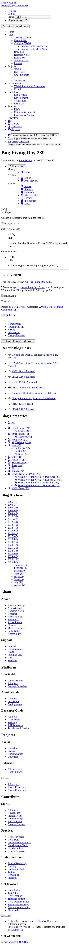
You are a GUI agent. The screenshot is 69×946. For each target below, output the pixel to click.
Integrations (19, 439)
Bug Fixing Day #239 (40, 282)
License (18, 63)
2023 (13, 553)
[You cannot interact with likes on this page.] (4, 315)
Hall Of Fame (15, 821)
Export (27, 177)
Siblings (28, 189)
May (19, 576)
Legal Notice (14, 631)
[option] (38, 240)
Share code (13, 910)
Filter (4, 223)
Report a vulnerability (19, 907)
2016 (13, 533)
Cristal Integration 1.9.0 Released (28, 387)
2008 (13, 510)
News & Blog (21, 40)
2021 (13, 547)
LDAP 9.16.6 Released (23, 376)
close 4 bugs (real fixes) (33, 287)
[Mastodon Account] (9, 942)
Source (27, 186)
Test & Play (14, 893)
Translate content (16, 898)
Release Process (16, 836)
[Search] (18, 17)
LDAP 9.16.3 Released (23, 409)
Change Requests (16, 335)
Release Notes (15, 616)
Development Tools (18, 845)
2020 (13, 545)
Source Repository (17, 863)
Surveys (17, 465)
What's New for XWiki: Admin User (39, 476)
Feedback (19, 103)
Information (30, 200)
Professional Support (24, 115)
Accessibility (14, 633)
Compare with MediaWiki (34, 49)
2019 (13, 542)
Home (11, 31)
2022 (13, 550)
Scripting (12, 722)
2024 (13, 556)
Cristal (17, 89)
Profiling (12, 877)
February (21, 567)
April (19, 573)
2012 (13, 522)
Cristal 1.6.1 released (22, 403)
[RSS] (9, 422)
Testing (11, 872)
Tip (15, 468)
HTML (11, 260)
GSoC (23, 454)
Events (24, 448)
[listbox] (34, 247)
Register (12, 11)
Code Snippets (21, 74)
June (19, 579)
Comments (29, 192)
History (28, 198)
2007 (13, 507)
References (19, 57)
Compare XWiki (22, 43)
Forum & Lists (15, 654)
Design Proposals (16, 851)
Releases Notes (22, 54)
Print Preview (31, 180)
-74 (17, 290)
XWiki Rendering (17, 787)
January (20, 565)
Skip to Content (9, 2)
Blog (10, 138)
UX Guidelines (15, 848)
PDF (10, 237)
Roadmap (19, 52)
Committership (15, 818)
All (13, 422)
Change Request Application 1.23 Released (34, 398)
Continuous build (16, 869)
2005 (12, 501)
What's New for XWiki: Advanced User (40, 479)
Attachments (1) (32, 195)
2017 (13, 536)
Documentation (15, 649)
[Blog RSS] (26, 942)
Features (24, 431)
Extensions (19, 72)
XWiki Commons (17, 790)
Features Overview (17, 686)
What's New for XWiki (26, 474)
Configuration (15, 704)
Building (12, 866)
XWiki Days (45, 306)
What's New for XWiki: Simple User (39, 485)
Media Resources (16, 628)
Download (13, 118)
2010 (13, 516)
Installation (13, 701)
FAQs (17, 109)
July (18, 582)
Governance (14, 812)
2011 (12, 519)
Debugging (13, 874)
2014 (13, 527)
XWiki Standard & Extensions (29, 86)
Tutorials (18, 471)
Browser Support (16, 824)
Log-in (11, 13)
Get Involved (20, 95)
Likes (27, 203)
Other (17, 456)
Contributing (14, 890)
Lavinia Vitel (25, 160)
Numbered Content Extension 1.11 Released (34, 393)
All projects (20, 80)
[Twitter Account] (20, 942)
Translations (20, 100)
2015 (13, 530)
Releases (19, 462)
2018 (13, 539)
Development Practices (19, 842)
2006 (12, 504)
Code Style (13, 839)
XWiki (17, 69)
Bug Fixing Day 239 (18, 141)
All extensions (15, 769)
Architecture (14, 719)
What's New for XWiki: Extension (38, 482)
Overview (13, 748)
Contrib (25, 436)
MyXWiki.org (21, 442)
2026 (13, 562)
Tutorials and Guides (18, 728)
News (17, 445)
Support (12, 646)
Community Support (24, 112)
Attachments (16, 326)
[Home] (9, 135)
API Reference (15, 725)
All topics (12, 683)
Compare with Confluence (34, 46)
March (20, 570)
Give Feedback (15, 896)
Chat (10, 657)
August (19, 585)
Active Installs (21, 60)
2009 (13, 513)
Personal (18, 459)
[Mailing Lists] (23, 942)
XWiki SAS (17, 929)
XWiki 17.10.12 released (24, 382)
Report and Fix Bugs (18, 904)
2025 (13, 559)
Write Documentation (18, 901)
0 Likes (11, 315)
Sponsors (12, 660)
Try (9, 120)
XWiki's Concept (22, 37)
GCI (22, 451)
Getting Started (15, 680)
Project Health (15, 815)
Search (11, 16)
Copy (27, 172)
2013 (13, 524)
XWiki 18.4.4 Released (23, 371)
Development (21, 97)
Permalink (59, 306)
